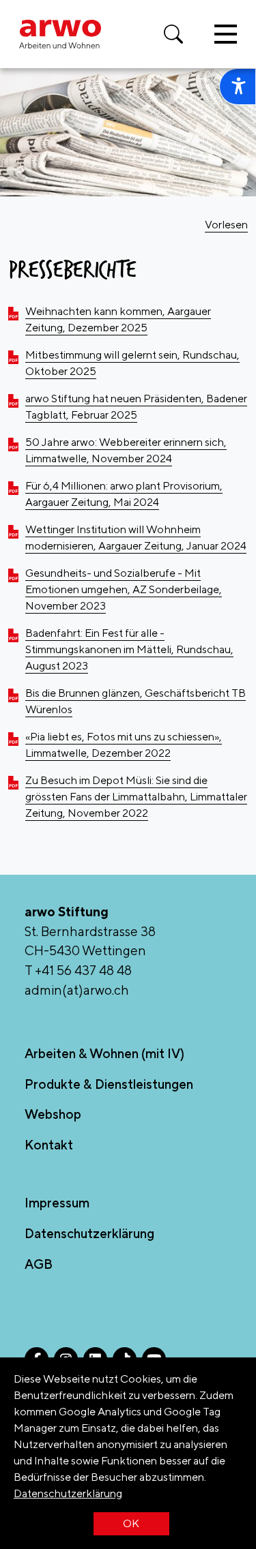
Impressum (57, 1202)
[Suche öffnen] (173, 34)
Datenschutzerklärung (68, 1493)
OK (131, 1523)
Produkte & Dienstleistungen (109, 1084)
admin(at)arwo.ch (77, 989)
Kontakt (49, 1144)
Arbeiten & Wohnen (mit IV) (104, 1053)
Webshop (53, 1114)
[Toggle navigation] (225, 34)
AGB (39, 1264)
